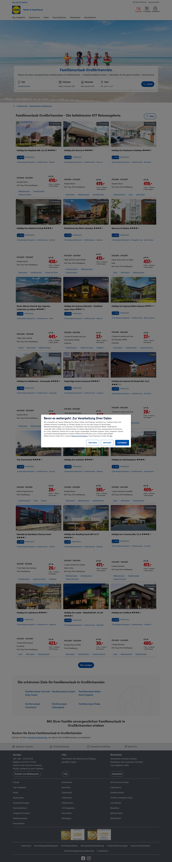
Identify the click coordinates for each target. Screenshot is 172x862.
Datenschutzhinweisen (79, 436)
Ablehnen (92, 443)
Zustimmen (122, 443)
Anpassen (107, 443)
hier (110, 436)
